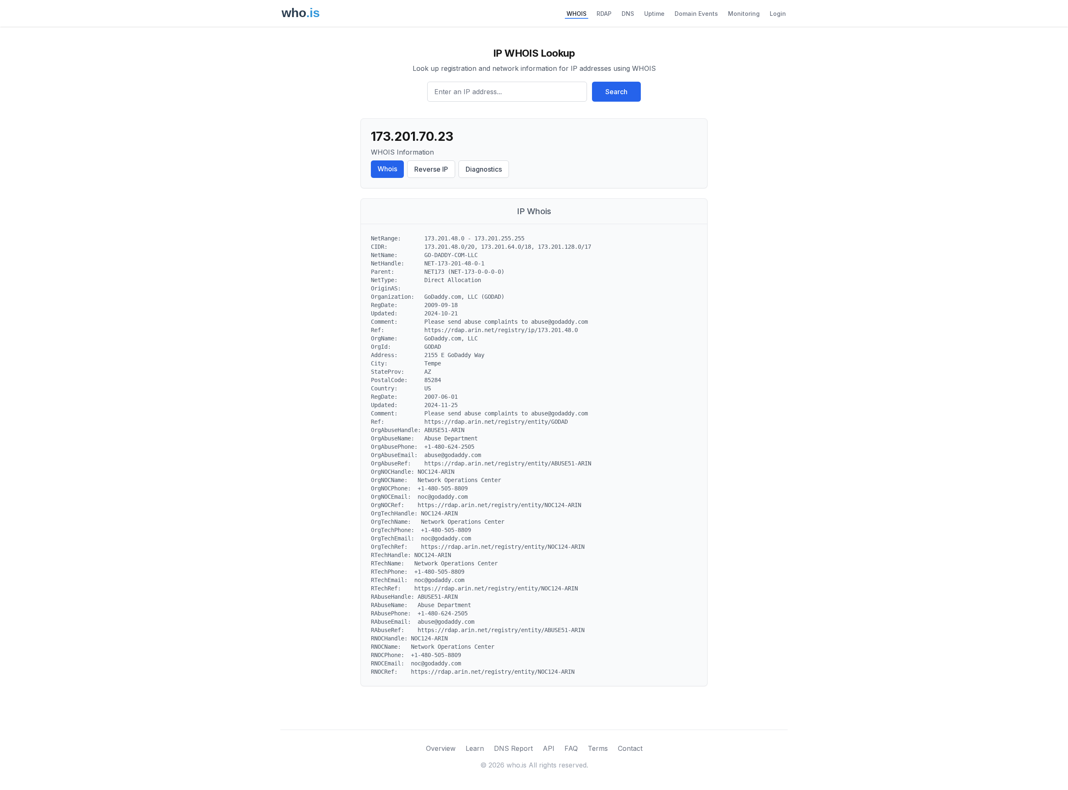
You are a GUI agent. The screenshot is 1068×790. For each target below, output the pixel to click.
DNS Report (513, 748)
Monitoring (744, 13)
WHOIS (577, 13)
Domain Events (696, 13)
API (548, 748)
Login (778, 13)
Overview (441, 748)
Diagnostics (484, 169)
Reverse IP (431, 169)
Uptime (654, 13)
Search (616, 92)
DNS (628, 13)
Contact (630, 748)
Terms (598, 748)
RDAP (604, 13)
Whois (387, 169)
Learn (475, 748)
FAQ (571, 748)
